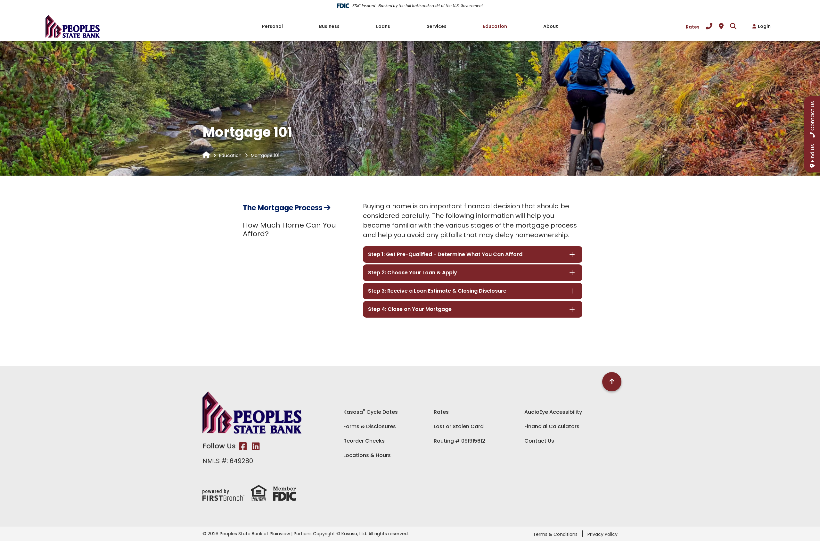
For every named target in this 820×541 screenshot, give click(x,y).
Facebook (243, 446)
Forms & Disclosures (369, 426)
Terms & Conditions (555, 534)
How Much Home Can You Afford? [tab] (289, 229)
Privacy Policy (602, 534)
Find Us (812, 153)
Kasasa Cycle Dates (370, 412)
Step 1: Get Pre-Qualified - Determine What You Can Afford (445, 254)
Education (230, 155)
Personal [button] (272, 26)
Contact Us (539, 441)
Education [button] (495, 26)
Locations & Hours (367, 455)
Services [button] (437, 26)
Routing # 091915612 (459, 441)
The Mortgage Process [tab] (283, 208)
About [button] (550, 26)
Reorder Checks (364, 441)
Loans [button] (383, 26)
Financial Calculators (551, 426)
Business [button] (329, 26)
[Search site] (733, 26)
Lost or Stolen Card (459, 426)
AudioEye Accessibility (553, 412)
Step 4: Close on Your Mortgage (410, 309)
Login (764, 26)
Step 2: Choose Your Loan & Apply (412, 272)
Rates (693, 27)
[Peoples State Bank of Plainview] (72, 25)
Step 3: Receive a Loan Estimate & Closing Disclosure (437, 291)
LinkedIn (256, 446)
